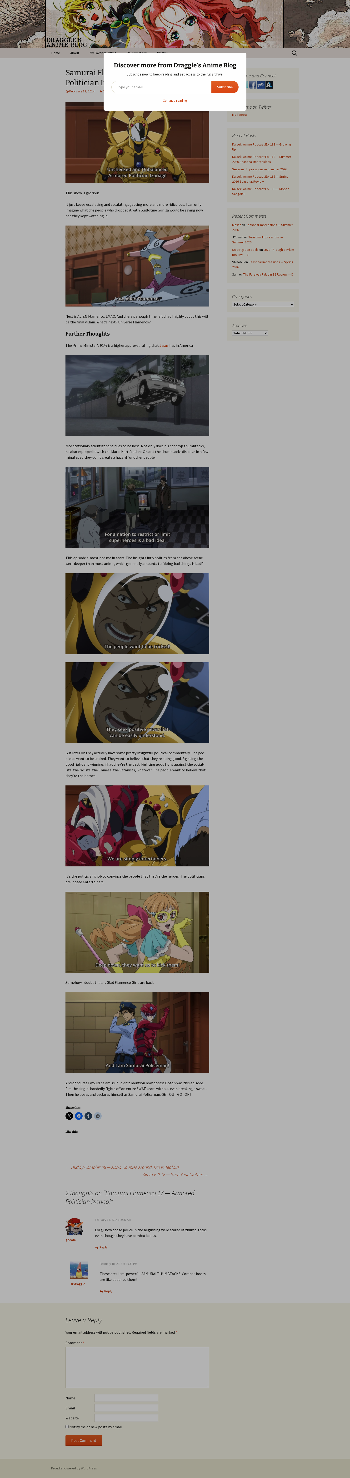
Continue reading (175, 100)
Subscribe (225, 87)
